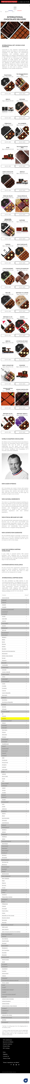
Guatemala (5, 748)
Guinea (4, 753)
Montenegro (5, 860)
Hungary (4, 765)
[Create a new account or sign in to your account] (29, 5)
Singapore (5, 948)
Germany (4, 730)
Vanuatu (4, 1013)
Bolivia (3, 646)
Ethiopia (4, 709)
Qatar (3, 913)
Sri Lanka (4, 964)
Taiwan (4, 976)
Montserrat (5, 862)
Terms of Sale (6, 1058)
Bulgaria (4, 660)
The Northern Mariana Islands (10, 980)
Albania (4, 600)
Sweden (4, 971)
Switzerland (5, 973)
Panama (4, 894)
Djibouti (4, 697)
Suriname (5, 966)
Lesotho (4, 811)
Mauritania (5, 846)
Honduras (4, 760)
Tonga (4, 987)
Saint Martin (5, 929)
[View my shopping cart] (1, 11)
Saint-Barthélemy (7, 934)
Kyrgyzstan (5, 802)
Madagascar (5, 827)
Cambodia (5, 665)
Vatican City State (7, 1015)
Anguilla (4, 607)
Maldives (4, 836)
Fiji (2, 714)
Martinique (5, 843)
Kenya (4, 795)
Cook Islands (5, 681)
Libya (3, 816)
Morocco (4, 864)
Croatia (4, 686)
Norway (4, 885)
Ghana (4, 732)
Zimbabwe (5, 1022)
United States (5, 1003)
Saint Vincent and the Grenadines (11, 932)
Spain (3, 962)
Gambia (4, 725)
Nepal (4, 871)
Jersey (4, 790)
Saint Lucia (5, 927)
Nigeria (4, 883)
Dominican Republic (7, 702)
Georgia (4, 728)
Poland (4, 906)
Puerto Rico (5, 911)
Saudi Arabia (5, 941)
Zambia (4, 1020)
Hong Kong (5, 762)
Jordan (4, 792)
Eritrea (4, 704)
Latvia (3, 806)
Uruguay (4, 1008)
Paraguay (5, 899)
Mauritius (4, 848)
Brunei (3, 658)
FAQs (4, 1052)
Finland (4, 716)
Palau (3, 892)
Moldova (4, 853)
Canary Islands (6, 672)
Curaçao (4, 688)
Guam (4, 746)
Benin (3, 642)
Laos (3, 804)
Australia (4, 619)
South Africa (5, 957)
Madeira (4, 830)
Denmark (4, 695)
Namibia (4, 869)
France (4, 718)
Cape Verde (5, 674)
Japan (3, 788)
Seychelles (5, 945)
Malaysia (4, 834)
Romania (4, 920)
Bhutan (4, 644)
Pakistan (4, 890)
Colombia (5, 679)
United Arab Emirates (8, 999)
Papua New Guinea (7, 897)
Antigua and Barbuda (8, 609)
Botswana (4, 653)
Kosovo (4, 797)
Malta (3, 839)
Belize (3, 639)
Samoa (4, 936)
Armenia (4, 614)
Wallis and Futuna (7, 1017)
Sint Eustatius (5, 950)
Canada (4, 670)
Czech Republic (6, 693)
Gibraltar (4, 734)
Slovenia (4, 955)
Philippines (5, 904)
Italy (3, 781)
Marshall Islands (6, 841)
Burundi (4, 663)
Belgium (4, 637)
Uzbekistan (5, 1010)
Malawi (4, 832)
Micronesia (5, 850)
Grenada (4, 741)
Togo (3, 985)
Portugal (4, 908)
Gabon (4, 723)
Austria (4, 621)
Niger (3, 880)
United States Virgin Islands (9, 1006)
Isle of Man (5, 776)
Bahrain (4, 630)
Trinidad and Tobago (8, 989)
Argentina (5, 612)
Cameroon (5, 667)
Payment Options (7, 1044)
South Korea (5, 959)
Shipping (5, 1054)
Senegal (4, 943)
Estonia (4, 707)
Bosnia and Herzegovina (8, 651)
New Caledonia (6, 876)
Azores (4, 626)
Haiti (3, 758)
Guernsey (5, 751)
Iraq (3, 772)
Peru (3, 901)
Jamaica (4, 785)
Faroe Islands (6, 711)
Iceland (4, 767)
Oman (3, 887)
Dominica (4, 700)
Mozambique (5, 867)
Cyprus (4, 690)
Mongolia (4, 857)
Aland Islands (5, 598)
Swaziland (4, 969)
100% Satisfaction (7, 1040)
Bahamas (5, 628)
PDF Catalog (6, 1048)
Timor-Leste (5, 983)
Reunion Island (6, 918)
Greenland (5, 739)
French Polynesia (7, 721)
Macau (4, 825)
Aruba (3, 616)
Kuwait (4, 799)
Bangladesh (5, 632)
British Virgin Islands (7, 656)
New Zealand (5, 878)
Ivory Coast (5, 783)
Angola (4, 605)
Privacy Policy (6, 1046)
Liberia (4, 813)
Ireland (4, 774)
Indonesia (4, 769)
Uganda (4, 996)
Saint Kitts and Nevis (7, 925)
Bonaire (4, 649)
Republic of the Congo (8, 915)
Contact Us (6, 1056)
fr (7, 11)
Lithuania (4, 820)
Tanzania (4, 978)
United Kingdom (6, 1001)
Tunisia (4, 992)
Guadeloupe (5, 744)
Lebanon (4, 809)
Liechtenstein (5, 818)
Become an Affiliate (8, 1042)
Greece (4, 737)
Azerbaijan (5, 623)
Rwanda (4, 922)
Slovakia (4, 952)
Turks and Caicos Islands (9, 994)
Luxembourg (5, 823)
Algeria (4, 602)
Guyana (4, 755)
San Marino (5, 939)
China (3, 676)
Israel (3, 778)
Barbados (5, 635)
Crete (3, 683)
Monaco (4, 855)
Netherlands (5, 874)
